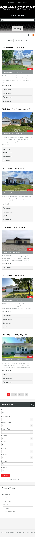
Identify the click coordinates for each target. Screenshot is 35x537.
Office (6, 498)
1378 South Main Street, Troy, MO (16, 109)
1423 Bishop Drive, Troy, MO (13, 275)
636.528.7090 (18, 15)
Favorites (12, 2)
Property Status (6, 422)
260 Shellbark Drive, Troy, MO (14, 47)
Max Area (4, 467)
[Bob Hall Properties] (17, 9)
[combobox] (17, 419)
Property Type (5, 429)
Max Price (4, 454)
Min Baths (4, 442)
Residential (6, 504)
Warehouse (8, 501)
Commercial (6, 494)
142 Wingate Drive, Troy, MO (13, 168)
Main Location (5, 416)
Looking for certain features (11, 479)
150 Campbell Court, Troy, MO (14, 335)
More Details (6, 85)
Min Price (4, 448)
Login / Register (22, 2)
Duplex (6, 508)
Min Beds (4, 435)
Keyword (4, 410)
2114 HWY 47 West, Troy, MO (14, 227)
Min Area (4, 461)
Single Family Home (10, 511)
